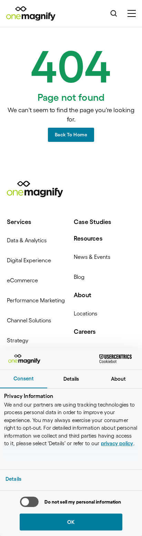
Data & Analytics (27, 240)
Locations (85, 313)
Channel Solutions (29, 320)
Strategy (17, 340)
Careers (84, 332)
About (82, 295)
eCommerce (22, 280)
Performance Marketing (36, 300)
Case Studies (92, 222)
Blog (79, 277)
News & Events (92, 257)
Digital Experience (29, 260)
